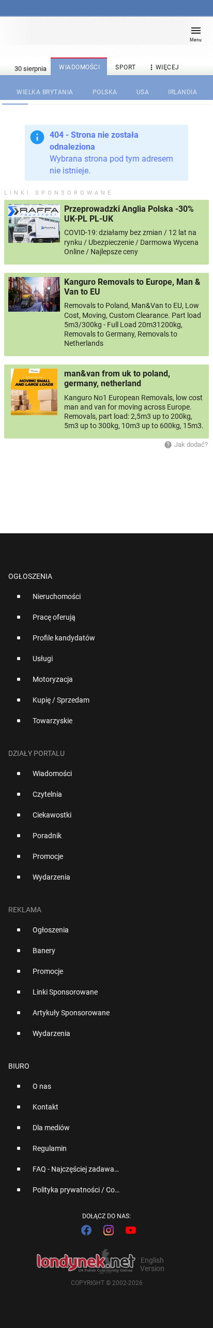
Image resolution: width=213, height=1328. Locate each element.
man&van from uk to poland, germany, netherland (117, 378)
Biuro (18, 1066)
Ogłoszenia (30, 576)
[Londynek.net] (101, 35)
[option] (102, 600)
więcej (163, 67)
